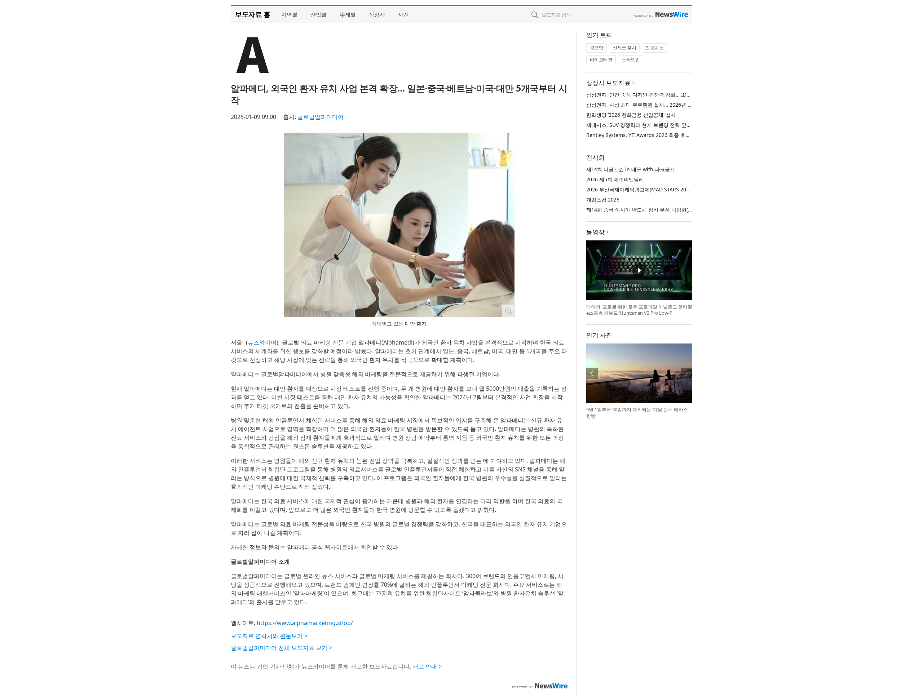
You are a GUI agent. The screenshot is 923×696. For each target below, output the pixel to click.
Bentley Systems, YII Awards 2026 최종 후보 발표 (644, 135)
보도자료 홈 (252, 14)
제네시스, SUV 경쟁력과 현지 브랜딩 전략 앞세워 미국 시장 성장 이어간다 (669, 124)
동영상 (595, 232)
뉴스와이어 (262, 342)
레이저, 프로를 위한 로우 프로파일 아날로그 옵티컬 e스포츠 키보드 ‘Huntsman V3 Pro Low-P (639, 309)
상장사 (377, 14)
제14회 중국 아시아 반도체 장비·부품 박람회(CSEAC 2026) (652, 209)
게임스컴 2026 (602, 199)
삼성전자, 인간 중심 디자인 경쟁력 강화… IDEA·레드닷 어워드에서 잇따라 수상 (675, 94)
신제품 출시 (624, 47)
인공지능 (654, 47)
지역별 (289, 14)
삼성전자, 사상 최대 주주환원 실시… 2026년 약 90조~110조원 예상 (662, 104)
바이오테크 (601, 59)
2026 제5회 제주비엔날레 (615, 179)
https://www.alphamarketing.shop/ (305, 623)
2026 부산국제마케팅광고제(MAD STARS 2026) (639, 189)
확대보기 (508, 310)
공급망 (597, 47)
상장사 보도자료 (608, 83)
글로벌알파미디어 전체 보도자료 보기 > (281, 648)
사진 (403, 14)
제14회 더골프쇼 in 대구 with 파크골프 (630, 169)
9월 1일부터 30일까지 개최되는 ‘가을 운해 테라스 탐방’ (637, 412)
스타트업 (631, 59)
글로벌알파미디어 (320, 117)
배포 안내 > (427, 666)
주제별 (348, 14)
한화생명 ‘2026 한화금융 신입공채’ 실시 (631, 114)
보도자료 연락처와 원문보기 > (269, 636)
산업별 (318, 14)
